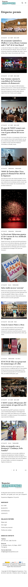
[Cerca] (22, 3)
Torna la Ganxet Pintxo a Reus (12, 325)
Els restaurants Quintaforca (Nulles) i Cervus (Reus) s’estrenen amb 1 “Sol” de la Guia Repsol (14, 43)
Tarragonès (18, 168)
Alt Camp (10, 37)
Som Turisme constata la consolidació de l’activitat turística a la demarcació (11, 81)
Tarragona (11, 168)
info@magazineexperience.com (9, 551)
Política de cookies (6, 530)
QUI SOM (3, 505)
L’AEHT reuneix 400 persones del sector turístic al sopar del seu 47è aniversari (13, 405)
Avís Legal (4, 525)
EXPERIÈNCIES (5, 510)
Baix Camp (16, 37)
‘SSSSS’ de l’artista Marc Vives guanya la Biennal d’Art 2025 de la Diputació (13, 173)
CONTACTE (4, 513)
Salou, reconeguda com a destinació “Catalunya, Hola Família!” (12, 448)
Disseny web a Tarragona (20, 573)
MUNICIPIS (4, 508)
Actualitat (4, 37)
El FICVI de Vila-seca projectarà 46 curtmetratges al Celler (13, 363)
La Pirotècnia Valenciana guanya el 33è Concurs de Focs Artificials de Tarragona (13, 236)
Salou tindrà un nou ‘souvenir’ (12, 288)
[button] (25, 3)
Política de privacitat (6, 527)
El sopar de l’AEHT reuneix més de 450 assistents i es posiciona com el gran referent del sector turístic (13, 131)
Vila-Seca (17, 358)
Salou (9, 285)
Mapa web (4, 522)
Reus (15, 321)
